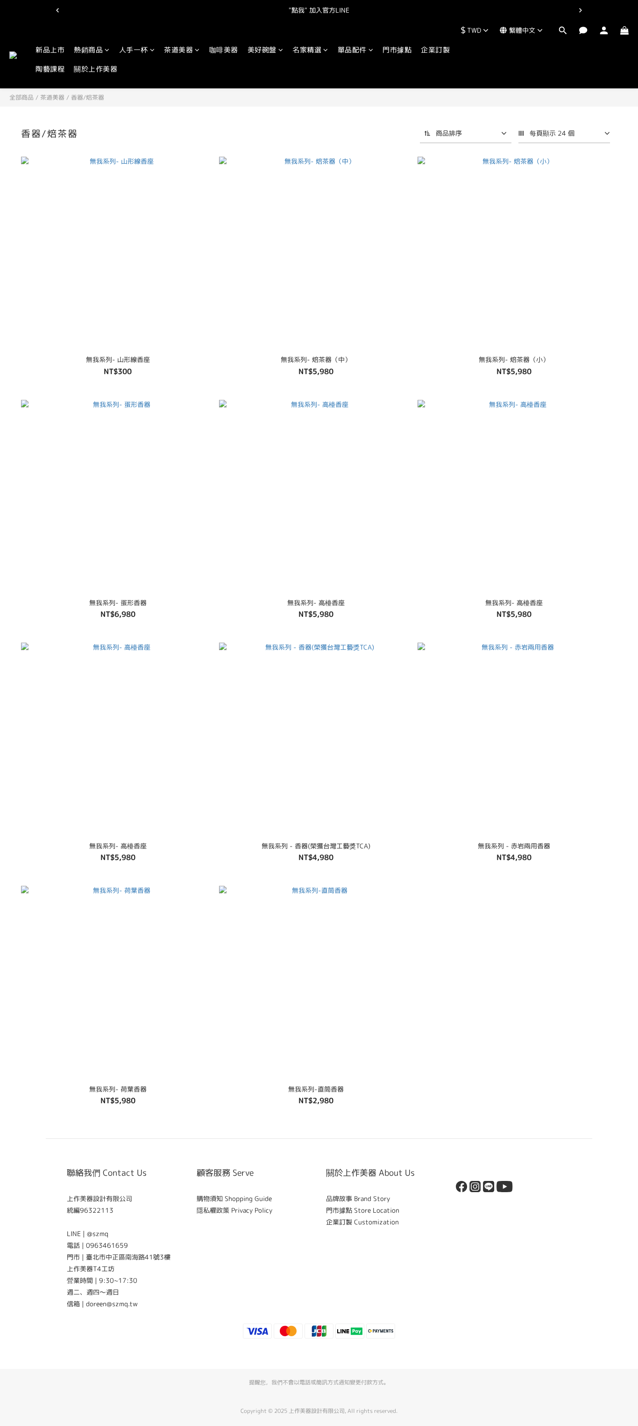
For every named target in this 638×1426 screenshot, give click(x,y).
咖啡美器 (223, 50)
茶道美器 (178, 50)
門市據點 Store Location (362, 1210)
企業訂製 (435, 50)
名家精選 (306, 50)
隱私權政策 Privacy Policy (234, 1210)
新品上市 (49, 50)
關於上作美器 (95, 69)
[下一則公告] (580, 10)
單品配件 (352, 50)
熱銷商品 (88, 50)
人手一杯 (133, 50)
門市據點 (397, 50)
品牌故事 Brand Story (358, 1198)
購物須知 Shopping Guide (234, 1198)
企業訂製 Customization (362, 1221)
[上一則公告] (57, 10)
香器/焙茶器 (87, 97)
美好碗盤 (262, 50)
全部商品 (21, 97)
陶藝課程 (49, 69)
